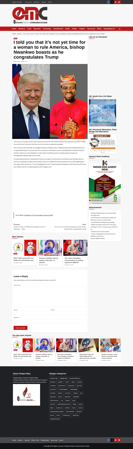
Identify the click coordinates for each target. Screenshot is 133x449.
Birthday (52, 382)
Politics (74, 28)
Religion (82, 28)
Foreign (75, 393)
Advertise (36, 2)
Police (74, 407)
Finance (60, 393)
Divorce (79, 382)
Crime (29, 28)
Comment (17, 285)
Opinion (43, 2)
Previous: (29, 227)
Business (22, 28)
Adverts (20, 440)
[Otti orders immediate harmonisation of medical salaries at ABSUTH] (75, 248)
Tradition (75, 415)
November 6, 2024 (19, 61)
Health (67, 28)
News (15, 38)
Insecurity (68, 396)
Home (14, 28)
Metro (81, 404)
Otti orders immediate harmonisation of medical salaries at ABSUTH (74, 260)
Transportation (55, 419)
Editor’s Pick (35, 440)
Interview (76, 396)
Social (52, 415)
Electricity (53, 389)
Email (52, 310)
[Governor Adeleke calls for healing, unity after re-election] (50, 248)
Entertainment (58, 28)
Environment (74, 389)
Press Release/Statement (57, 411)
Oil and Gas (59, 407)
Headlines (53, 396)
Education (37, 28)
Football (67, 393)
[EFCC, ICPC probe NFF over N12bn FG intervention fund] (24, 248)
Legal (73, 400)
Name (16, 310)
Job (62, 400)
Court (67, 382)
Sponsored (91, 28)
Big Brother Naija (75, 378)
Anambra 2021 (63, 378)
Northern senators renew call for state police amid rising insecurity (109, 356)
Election (79, 385)
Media (99, 28)
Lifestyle (52, 404)
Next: (70, 227)
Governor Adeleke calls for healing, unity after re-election (48, 260)
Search (50, 2)
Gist (81, 393)
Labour (67, 400)
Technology (47, 28)
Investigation (54, 400)
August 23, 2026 (18, 262)
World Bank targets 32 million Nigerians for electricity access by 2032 (88, 356)
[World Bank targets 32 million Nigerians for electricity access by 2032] (88, 345)
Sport (58, 415)
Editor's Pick (61, 385)
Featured (52, 393)
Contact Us (28, 2)
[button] (120, 28)
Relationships (70, 411)
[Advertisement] (50, 190)
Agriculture (53, 378)
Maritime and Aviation (64, 404)
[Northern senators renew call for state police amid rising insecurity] (110, 345)
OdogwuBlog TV (109, 28)
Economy (53, 385)
